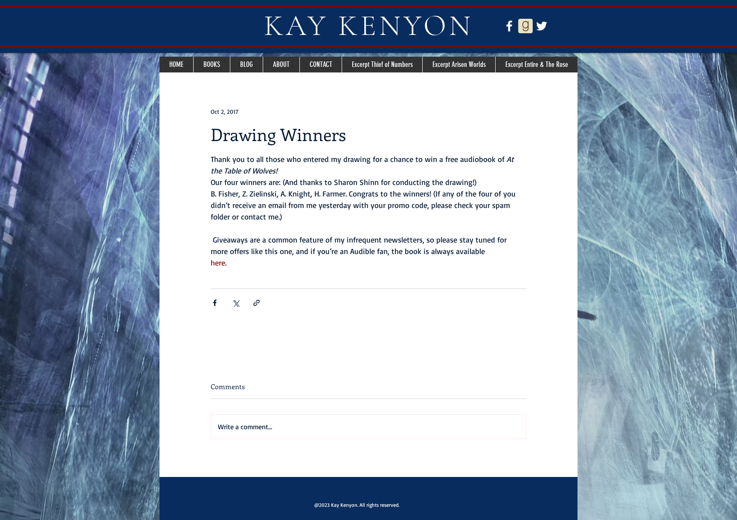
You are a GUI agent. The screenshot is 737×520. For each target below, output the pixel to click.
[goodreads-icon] (525, 26)
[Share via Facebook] (215, 303)
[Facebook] (509, 26)
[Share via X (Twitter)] (236, 303)
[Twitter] (541, 26)
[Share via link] (256, 303)
